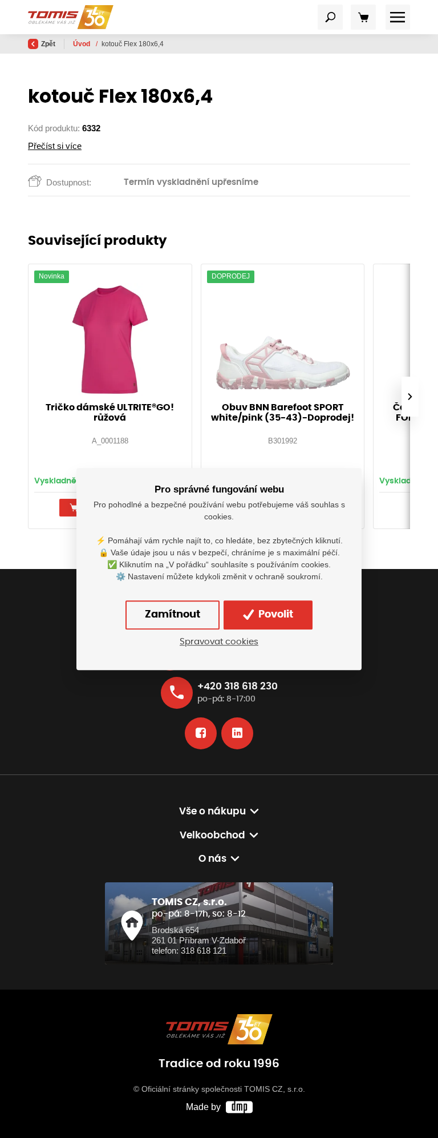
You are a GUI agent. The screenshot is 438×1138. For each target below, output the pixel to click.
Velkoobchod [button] (212, 835)
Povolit (274, 615)
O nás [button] (212, 858)
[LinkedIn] (237, 733)
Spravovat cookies (219, 641)
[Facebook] (201, 733)
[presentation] (410, 397)
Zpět (48, 44)
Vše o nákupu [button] (212, 811)
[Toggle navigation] (330, 17)
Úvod (82, 44)
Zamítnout (172, 615)
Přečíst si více (55, 146)
